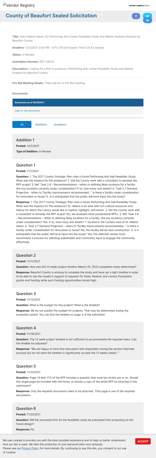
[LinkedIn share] (147, 20)
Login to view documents (27, 110)
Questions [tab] (60, 124)
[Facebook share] (136, 16)
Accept (143, 441)
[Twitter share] (147, 16)
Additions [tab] (41, 124)
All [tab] (22, 124)
